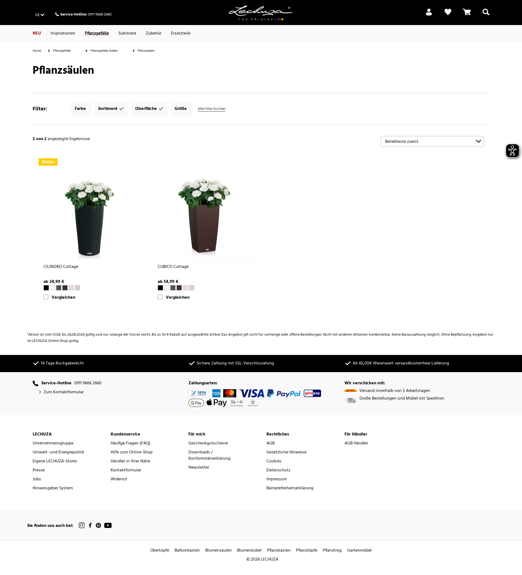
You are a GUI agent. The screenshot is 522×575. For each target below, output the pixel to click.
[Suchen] (486, 15)
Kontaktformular (126, 470)
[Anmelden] (429, 15)
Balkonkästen (187, 551)
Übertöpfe (159, 551)
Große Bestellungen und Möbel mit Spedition (401, 398)
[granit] (58, 287)
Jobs (37, 479)
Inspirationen (63, 33)
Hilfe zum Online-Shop (132, 452)
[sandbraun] (77, 287)
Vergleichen (63, 298)
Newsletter (198, 468)
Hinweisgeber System (53, 488)
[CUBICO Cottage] (204, 209)
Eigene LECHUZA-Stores (55, 461)
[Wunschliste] (448, 15)
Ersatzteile (180, 33)
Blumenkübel (249, 551)
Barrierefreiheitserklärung (289, 488)
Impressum (276, 479)
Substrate (127, 33)
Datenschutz (278, 470)
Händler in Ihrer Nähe (130, 461)
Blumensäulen (218, 551)
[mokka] (65, 287)
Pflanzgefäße (97, 33)
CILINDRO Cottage (61, 267)
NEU (37, 33)
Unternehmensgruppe (53, 443)
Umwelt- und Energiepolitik (58, 452)
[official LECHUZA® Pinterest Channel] (98, 525)
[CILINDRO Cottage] (89, 209)
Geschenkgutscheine (208, 443)
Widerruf (119, 479)
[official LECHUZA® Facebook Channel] (90, 525)
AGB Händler (356, 443)
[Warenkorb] (467, 15)
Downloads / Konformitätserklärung (209, 455)
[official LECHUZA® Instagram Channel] (82, 525)
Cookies (273, 461)
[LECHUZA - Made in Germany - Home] (261, 12)
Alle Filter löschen (211, 109)
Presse (39, 470)
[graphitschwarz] (46, 287)
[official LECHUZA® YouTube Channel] (108, 525)
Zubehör (153, 33)
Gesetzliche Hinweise (286, 452)
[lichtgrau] (71, 287)
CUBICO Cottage (173, 267)
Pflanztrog (332, 551)
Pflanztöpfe (306, 551)
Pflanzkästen (279, 551)
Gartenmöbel (359, 551)
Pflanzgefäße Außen (104, 51)
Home (37, 51)
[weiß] (52, 287)
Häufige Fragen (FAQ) (130, 443)
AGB (270, 443)
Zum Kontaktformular (64, 392)
